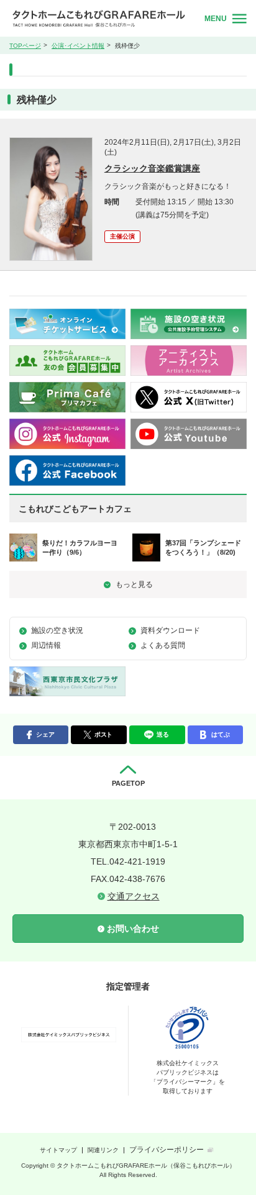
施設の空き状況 (57, 630)
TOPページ (25, 45)
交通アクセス (133, 896)
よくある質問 (162, 645)
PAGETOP (128, 783)
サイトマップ (58, 1150)
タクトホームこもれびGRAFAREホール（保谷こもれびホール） (103, 18)
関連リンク (103, 1150)
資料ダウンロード (170, 630)
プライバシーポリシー (166, 1149)
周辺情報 (46, 645)
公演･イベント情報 (78, 45)
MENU (215, 18)
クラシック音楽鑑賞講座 (152, 168)
